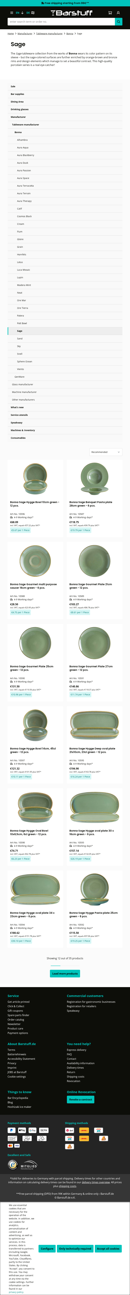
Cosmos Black (24, 216)
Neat (19, 292)
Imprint (12, 1067)
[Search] (118, 21)
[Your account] (118, 13)
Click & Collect (16, 1006)
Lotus (20, 262)
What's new (17, 407)
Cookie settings (17, 1076)
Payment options (18, 1033)
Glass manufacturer (22, 384)
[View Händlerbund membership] (29, 1165)
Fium (19, 231)
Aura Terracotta (25, 185)
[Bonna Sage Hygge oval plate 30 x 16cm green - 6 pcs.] (94, 807)
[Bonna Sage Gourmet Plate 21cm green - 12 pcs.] (94, 561)
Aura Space (23, 178)
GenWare (19, 376)
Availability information (80, 1063)
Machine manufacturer (24, 392)
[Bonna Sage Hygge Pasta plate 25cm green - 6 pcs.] (94, 889)
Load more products (65, 973)
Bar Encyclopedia (18, 1098)
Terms (11, 1050)
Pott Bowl (22, 323)
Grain (20, 246)
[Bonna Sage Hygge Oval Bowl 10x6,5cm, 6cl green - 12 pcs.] (35, 807)
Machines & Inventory (23, 430)
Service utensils (19, 414)
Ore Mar (21, 300)
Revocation (73, 1081)
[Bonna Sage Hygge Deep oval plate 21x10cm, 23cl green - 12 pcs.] (94, 725)
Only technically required (75, 1248)
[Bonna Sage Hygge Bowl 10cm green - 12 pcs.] (35, 478)
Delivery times (75, 1067)
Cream (20, 223)
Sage (19, 330)
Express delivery (76, 1050)
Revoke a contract (80, 1099)
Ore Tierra (22, 307)
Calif (19, 208)
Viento (20, 369)
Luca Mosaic (23, 269)
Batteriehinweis (17, 1054)
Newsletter (14, 1024)
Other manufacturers (23, 399)
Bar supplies (17, 94)
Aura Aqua (22, 147)
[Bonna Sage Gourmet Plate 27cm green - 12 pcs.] (94, 643)
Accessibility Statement (21, 1059)
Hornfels (21, 254)
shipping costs (67, 1186)
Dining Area (17, 101)
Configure (47, 1248)
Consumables (18, 437)
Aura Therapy (24, 200)
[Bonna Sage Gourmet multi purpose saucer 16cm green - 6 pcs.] (35, 561)
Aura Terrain (24, 193)
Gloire (20, 239)
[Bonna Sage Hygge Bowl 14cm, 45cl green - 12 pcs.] (35, 725)
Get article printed (18, 1002)
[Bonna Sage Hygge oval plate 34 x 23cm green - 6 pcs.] (35, 889)
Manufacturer (18, 116)
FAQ (69, 1054)
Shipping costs (75, 1076)
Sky (19, 346)
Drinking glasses (20, 109)
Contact (71, 1059)
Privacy (12, 1063)
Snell (19, 353)
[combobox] (61, 21)
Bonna (18, 132)
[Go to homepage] (71, 13)
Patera (20, 315)
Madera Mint (24, 285)
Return (71, 1072)
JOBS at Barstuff (17, 1072)
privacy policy (16, 1292)
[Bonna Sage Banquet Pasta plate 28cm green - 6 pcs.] (94, 478)
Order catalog (16, 1019)
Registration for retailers (81, 1006)
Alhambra (22, 139)
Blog (10, 1102)
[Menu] (12, 13)
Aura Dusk (22, 162)
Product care (15, 1028)
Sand (20, 338)
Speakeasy (16, 422)
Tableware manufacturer (25, 124)
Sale (13, 86)
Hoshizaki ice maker (19, 1107)
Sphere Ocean (24, 361)
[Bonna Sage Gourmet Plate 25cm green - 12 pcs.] (35, 643)
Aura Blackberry (25, 155)
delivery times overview (96, 1182)
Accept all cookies (108, 1248)
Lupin (20, 277)
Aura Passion (24, 170)
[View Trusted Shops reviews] (13, 1165)
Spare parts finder (18, 1015)
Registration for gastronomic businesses (91, 1002)
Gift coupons (15, 1010)
